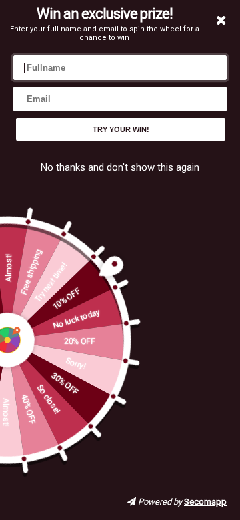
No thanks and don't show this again (120, 167)
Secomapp (205, 502)
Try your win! (121, 129)
